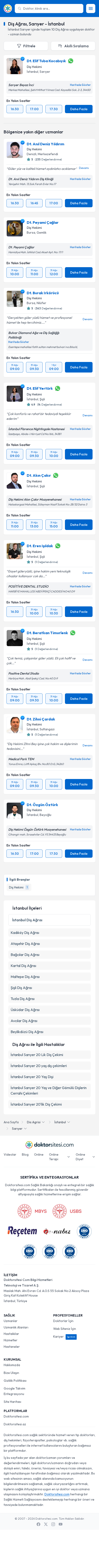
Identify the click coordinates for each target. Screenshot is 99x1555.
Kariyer (64, 1336)
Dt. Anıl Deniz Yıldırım (45, 144)
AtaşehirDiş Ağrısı (25, 943)
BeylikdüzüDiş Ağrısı (27, 1031)
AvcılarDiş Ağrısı (24, 1020)
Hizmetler (10, 1340)
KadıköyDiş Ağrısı (25, 932)
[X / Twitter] (46, 1524)
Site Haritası (12, 1402)
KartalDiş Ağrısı (23, 965)
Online (39, 1154)
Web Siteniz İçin (64, 1329)
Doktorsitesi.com (16, 1416)
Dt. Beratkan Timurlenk (47, 632)
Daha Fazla (78, 109)
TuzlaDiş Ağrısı (23, 998)
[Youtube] (60, 1524)
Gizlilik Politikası (15, 1380)
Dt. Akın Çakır (39, 475)
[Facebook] (38, 1524)
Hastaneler (12, 1347)
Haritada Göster (80, 85)
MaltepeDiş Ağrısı (25, 976)
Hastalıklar (11, 1334)
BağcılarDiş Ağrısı (25, 954)
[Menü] (90, 8)
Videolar (10, 1154)
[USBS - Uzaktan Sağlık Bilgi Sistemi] (67, 1211)
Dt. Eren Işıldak (40, 546)
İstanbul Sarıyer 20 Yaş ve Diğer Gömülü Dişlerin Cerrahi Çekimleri (49, 1090)
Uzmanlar (10, 1321)
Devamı (84, 168)
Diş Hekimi (34, 67)
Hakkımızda (12, 1365)
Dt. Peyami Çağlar (42, 222)
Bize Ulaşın (11, 1373)
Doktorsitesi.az (15, 1424)
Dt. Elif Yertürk (40, 388)
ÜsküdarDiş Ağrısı (25, 1009)
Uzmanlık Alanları (16, 1327)
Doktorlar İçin (63, 1321)
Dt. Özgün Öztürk (42, 804)
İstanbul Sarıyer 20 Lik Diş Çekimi (37, 1054)
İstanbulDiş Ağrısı (27, 920)
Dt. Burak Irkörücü (43, 293)
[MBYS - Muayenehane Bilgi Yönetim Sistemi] (32, 1211)
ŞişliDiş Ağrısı (21, 987)
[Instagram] (53, 1524)
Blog (25, 1154)
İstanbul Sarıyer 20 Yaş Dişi (32, 1076)
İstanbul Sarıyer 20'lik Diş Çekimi (36, 1104)
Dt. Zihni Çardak (41, 719)
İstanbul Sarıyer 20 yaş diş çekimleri (39, 1065)
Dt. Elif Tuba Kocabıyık (46, 61)
